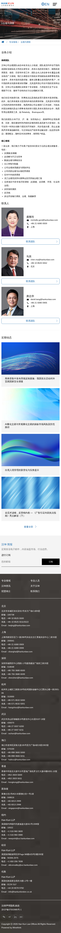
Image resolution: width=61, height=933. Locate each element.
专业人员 (35, 580)
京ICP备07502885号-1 (11, 909)
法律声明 (5, 905)
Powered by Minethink (11, 927)
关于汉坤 (35, 586)
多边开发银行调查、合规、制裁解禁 (20, 196)
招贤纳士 (5, 591)
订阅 (51, 562)
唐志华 (30, 296)
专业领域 (13, 42)
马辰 (28, 256)
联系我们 (35, 591)
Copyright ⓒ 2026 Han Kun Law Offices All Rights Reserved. (28, 924)
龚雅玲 (30, 216)
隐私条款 (15, 905)
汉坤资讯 (5, 586)
